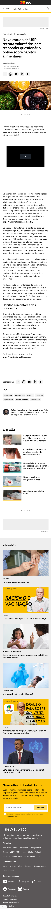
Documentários (40, 866)
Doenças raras (35, 848)
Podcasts (28, 866)
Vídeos (20, 866)
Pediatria (38, 852)
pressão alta (8, 322)
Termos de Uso (8, 906)
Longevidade (28, 852)
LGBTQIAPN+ (15, 852)
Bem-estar (7, 848)
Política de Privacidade (11, 903)
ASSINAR (40, 808)
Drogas (5, 852)
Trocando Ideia (8, 870)
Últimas (5, 866)
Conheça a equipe (10, 899)
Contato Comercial (10, 896)
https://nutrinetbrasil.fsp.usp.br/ (17, 357)
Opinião (13, 866)
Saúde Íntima (17, 856)
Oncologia (6, 856)
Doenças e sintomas (20, 848)
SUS (38, 856)
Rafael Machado (9, 63)
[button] (5, 74)
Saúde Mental (29, 856)
